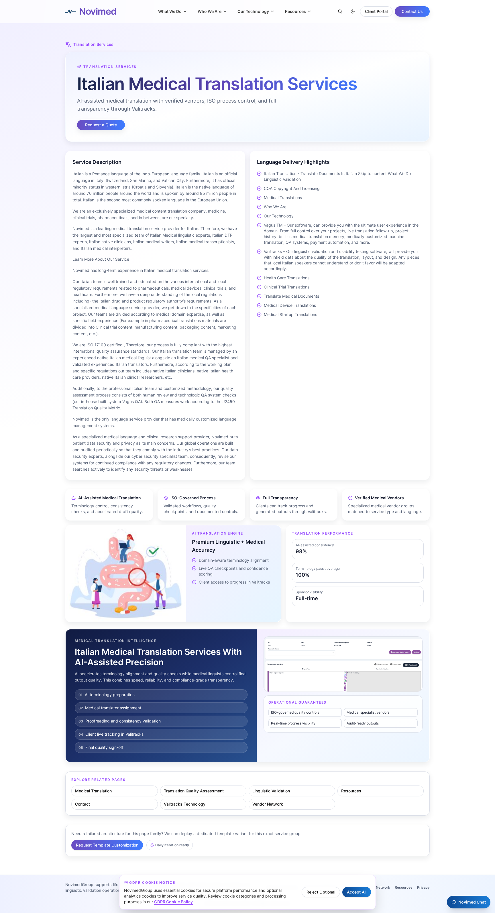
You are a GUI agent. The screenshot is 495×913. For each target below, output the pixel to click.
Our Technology (253, 11)
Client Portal (376, 11)
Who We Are (209, 11)
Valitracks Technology (184, 804)
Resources (295, 11)
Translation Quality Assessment (194, 790)
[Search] (340, 11)
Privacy (423, 887)
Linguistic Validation (271, 790)
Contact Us (412, 11)
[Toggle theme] (352, 11)
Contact (82, 804)
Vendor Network (267, 804)
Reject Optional (321, 892)
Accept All (356, 892)
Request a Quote (101, 124)
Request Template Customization (107, 845)
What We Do (170, 11)
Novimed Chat (472, 902)
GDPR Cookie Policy (173, 901)
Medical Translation (93, 790)
